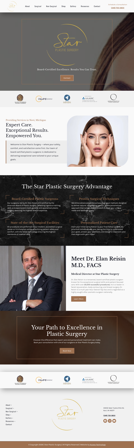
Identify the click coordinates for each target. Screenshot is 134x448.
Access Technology (98, 445)
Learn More (78, 299)
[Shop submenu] (10, 414)
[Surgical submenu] (13, 408)
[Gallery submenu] (12, 417)
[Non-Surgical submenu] (17, 411)
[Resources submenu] (14, 421)
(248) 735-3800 (117, 8)
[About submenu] (11, 405)
